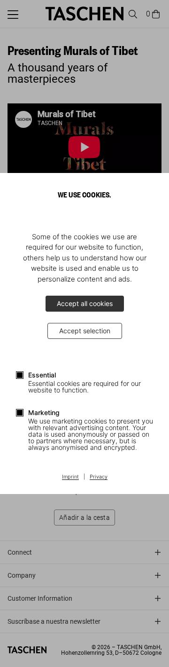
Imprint (70, 477)
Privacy (99, 477)
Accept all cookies (85, 303)
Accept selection (84, 331)
